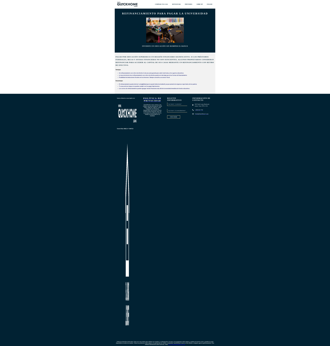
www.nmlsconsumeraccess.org (176, 344)
